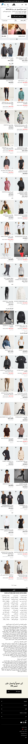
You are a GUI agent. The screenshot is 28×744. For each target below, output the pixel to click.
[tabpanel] (14, 317)
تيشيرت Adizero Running (21, 258)
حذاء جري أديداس (5, 595)
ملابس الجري (6, 603)
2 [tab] (15, 38)
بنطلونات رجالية (6, 601)
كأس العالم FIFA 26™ (14, 612)
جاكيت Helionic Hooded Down (20, 301)
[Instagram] (23, 722)
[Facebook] (25, 722)
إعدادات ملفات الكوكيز (23, 731)
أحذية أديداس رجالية (5, 608)
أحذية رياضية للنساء (5, 597)
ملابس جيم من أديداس (23, 615)
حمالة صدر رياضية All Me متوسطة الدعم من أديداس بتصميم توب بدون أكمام (21, 394)
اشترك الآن (18, 691)
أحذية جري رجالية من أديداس (5, 599)
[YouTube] (21, 722)
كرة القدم (16, 614)
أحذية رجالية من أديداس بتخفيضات (14, 601)
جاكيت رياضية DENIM (9, 350)
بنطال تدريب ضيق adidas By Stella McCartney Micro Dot (7, 103)
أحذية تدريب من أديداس (23, 601)
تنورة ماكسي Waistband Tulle (6, 417)
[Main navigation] (25, 4)
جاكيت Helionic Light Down (7, 170)
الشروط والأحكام (24, 735)
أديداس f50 (15, 610)
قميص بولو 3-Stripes (23, 350)
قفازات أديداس (23, 612)
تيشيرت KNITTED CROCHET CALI (20, 552)
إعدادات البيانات (24, 727)
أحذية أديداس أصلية (23, 595)
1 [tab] (17, 38)
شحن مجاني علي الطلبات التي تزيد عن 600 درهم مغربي (14, 1)
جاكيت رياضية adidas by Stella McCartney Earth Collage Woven (20, 126)
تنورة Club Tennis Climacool (6, 258)
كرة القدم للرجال (14, 606)
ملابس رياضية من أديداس (23, 608)
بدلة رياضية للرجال (23, 604)
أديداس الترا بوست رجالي (5, 606)
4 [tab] (11, 38)
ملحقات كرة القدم (14, 617)
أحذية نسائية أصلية (23, 614)
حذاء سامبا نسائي (23, 599)
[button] (21, 44)
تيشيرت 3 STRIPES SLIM (22, 529)
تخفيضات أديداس (14, 597)
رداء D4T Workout (23, 505)
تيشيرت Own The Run (22, 80)
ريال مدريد (15, 595)
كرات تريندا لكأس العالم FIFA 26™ (14, 615)
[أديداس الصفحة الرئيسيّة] (14, 4)
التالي (14, 590)
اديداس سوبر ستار (23, 610)
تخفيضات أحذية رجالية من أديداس (14, 608)
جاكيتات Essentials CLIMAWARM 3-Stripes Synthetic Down (22, 193)
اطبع (26, 737)
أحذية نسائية (6, 615)
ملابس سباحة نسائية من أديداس (23, 597)
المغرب (25, 729)
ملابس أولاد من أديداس (5, 612)
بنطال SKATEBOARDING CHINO (21, 236)
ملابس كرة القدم (14, 603)
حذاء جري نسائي (5, 614)
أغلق (8, 16)
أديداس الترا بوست (5, 610)
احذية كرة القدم (14, 599)
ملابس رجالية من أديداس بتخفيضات (14, 604)
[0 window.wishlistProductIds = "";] (22, 4)
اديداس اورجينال (23, 606)
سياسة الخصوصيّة (24, 733)
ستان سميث (24, 603)
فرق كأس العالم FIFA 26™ (14, 619)
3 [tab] (13, 38)
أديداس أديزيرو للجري (5, 617)
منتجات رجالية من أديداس (5, 619)
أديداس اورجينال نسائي (23, 617)
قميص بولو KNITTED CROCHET (7, 438)
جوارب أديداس (6, 604)
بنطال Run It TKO (9, 80)
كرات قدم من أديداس (23, 619)
